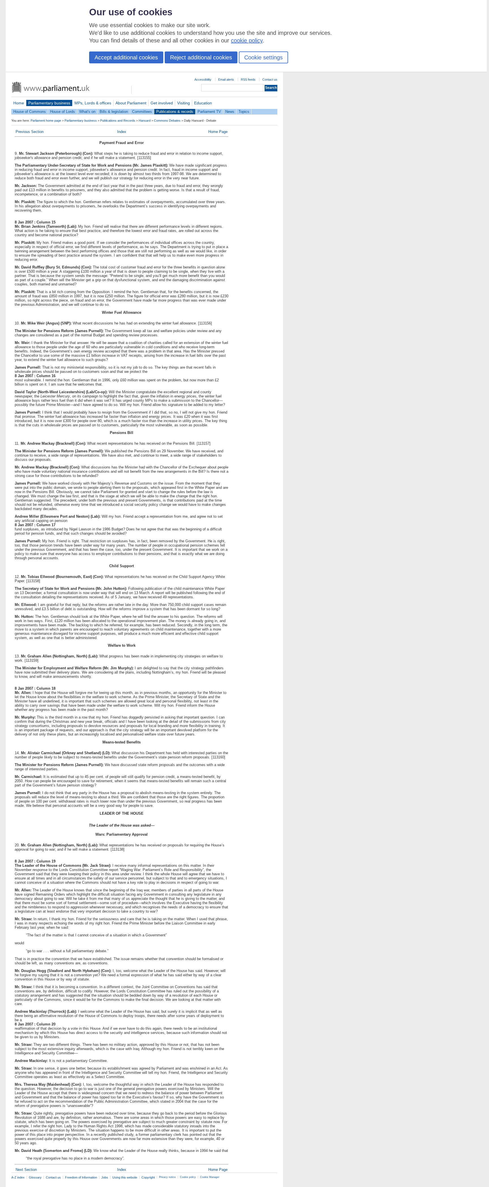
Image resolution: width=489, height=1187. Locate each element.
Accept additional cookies (126, 57)
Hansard (145, 120)
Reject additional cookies (201, 57)
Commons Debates (167, 120)
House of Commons (29, 111)
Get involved (162, 103)
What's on (87, 111)
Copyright (148, 1177)
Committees (142, 111)
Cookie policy (188, 1177)
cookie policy (247, 40)
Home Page (218, 132)
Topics (244, 111)
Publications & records (174, 111)
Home (18, 103)
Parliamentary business (49, 103)
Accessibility (202, 79)
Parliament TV (209, 111)
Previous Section (30, 132)
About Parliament (130, 103)
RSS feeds (248, 79)
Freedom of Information (81, 1177)
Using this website (124, 1177)
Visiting (183, 103)
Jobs (104, 1177)
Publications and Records (117, 120)
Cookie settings (263, 57)
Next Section (26, 1169)
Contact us (269, 79)
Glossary (35, 1177)
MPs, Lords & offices (92, 103)
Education (203, 103)
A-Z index (18, 1177)
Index (121, 132)
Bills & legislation (114, 111)
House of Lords (62, 111)
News (229, 111)
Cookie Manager (209, 1177)
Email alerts (226, 79)
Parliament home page (46, 120)
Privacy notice (167, 1177)
